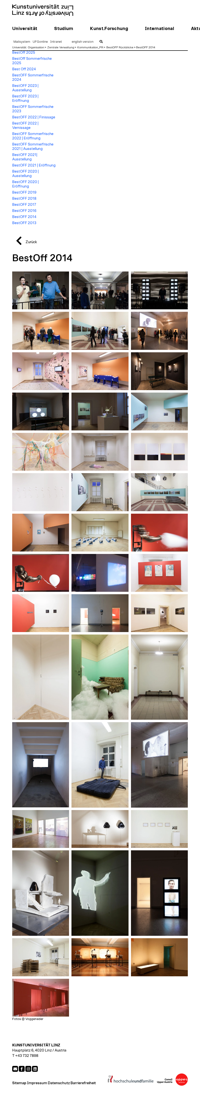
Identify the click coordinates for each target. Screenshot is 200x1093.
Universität (19, 47)
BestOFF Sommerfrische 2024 (32, 77)
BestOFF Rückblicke (119, 47)
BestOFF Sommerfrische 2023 (32, 109)
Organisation (36, 47)
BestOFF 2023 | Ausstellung (25, 88)
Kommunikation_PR (90, 47)
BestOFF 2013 (24, 223)
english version (82, 41)
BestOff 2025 (23, 52)
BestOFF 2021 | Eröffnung (34, 165)
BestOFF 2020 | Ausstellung (25, 174)
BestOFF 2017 (24, 205)
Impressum (37, 1083)
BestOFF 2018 (24, 198)
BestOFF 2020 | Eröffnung (25, 184)
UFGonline (40, 41)
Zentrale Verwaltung (60, 47)
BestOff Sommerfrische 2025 (32, 61)
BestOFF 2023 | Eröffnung (25, 98)
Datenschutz (59, 1083)
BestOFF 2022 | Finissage (33, 117)
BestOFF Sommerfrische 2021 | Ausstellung (32, 147)
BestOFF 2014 (145, 47)
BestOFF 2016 (24, 211)
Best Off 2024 (24, 69)
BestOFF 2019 (24, 192)
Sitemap (19, 1083)
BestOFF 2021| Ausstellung (24, 157)
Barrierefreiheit (83, 1083)
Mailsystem (21, 41)
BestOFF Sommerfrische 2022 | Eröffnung (32, 136)
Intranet (56, 41)
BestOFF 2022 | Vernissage (25, 126)
